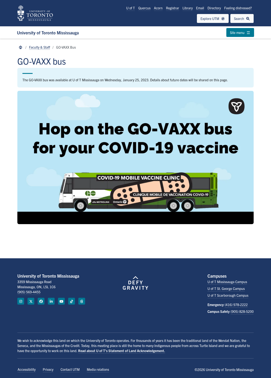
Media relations (98, 369)
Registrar (172, 8)
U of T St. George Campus (226, 288)
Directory (214, 8)
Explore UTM (210, 18)
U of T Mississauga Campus (227, 282)
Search (239, 18)
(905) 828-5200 (242, 311)
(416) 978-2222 (236, 304)
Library (188, 8)
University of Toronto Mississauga (48, 32)
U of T (130, 8)
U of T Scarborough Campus (227, 295)
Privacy (48, 369)
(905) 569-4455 (28, 292)
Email (200, 8)
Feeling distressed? (238, 8)
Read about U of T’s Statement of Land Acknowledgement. (121, 350)
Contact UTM (70, 369)
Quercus (144, 8)
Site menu (237, 32)
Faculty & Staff (39, 47)
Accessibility (27, 369)
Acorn (158, 8)
